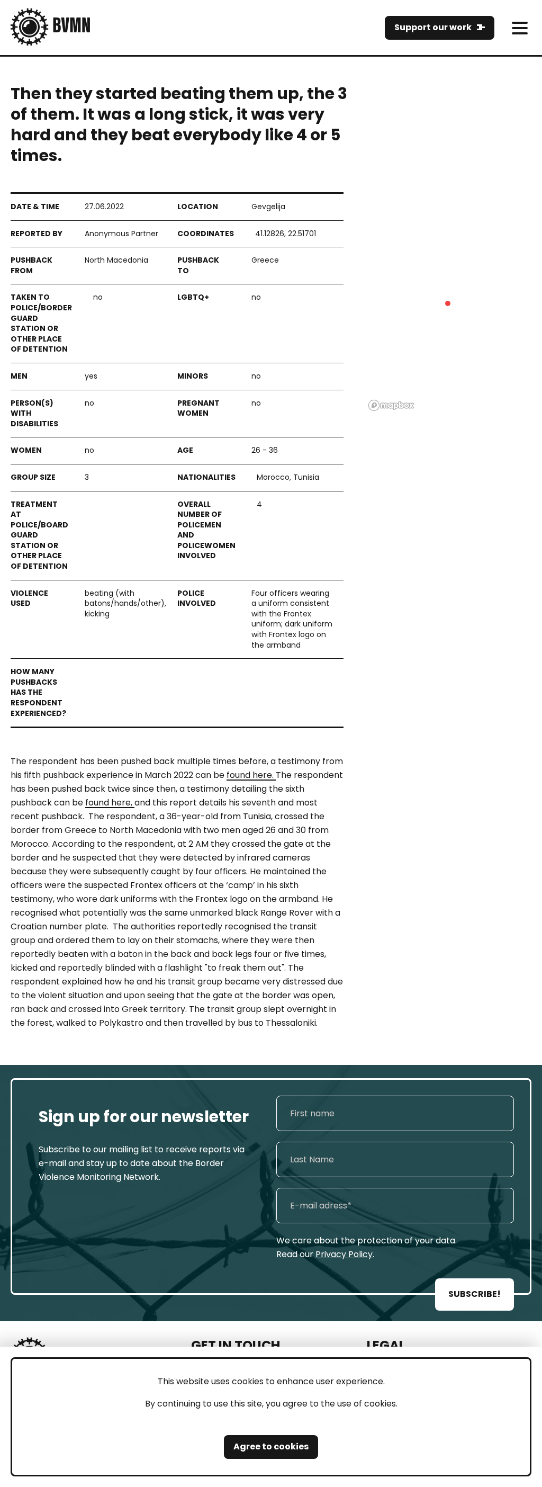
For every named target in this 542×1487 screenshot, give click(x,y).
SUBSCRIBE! (474, 1294)
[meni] (519, 28)
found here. (251, 775)
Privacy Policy (344, 1254)
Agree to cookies (271, 1446)
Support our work (433, 27)
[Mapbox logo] (391, 405)
